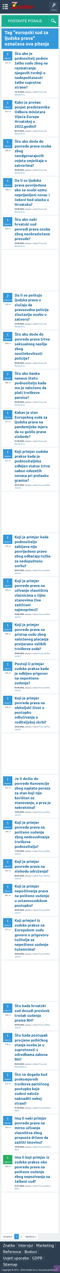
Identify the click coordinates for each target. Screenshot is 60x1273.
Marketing (45, 1245)
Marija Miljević (20, 1067)
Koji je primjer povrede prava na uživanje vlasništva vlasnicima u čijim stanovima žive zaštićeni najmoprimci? (31, 595)
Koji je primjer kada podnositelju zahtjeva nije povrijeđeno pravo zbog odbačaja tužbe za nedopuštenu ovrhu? (33, 551)
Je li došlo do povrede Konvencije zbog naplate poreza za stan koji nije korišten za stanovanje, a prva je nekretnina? (33, 793)
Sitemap (10, 1264)
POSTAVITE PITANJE (25, 21)
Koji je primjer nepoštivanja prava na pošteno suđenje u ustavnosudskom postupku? (32, 896)
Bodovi (30, 1252)
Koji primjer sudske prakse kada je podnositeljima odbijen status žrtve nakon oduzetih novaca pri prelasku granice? (32, 466)
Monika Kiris (20, 95)
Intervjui (25, 1245)
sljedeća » (30, 1236)
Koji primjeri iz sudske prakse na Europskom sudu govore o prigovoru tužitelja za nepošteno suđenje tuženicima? (31, 935)
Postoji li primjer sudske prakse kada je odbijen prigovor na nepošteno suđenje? (32, 673)
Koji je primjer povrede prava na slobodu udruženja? (31, 866)
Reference (12, 1252)
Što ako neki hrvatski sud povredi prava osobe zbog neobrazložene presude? (32, 229)
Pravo (41, 92)
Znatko (9, 1245)
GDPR (37, 1258)
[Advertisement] (30, 270)
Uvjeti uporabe (16, 1258)
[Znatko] (21, 5)
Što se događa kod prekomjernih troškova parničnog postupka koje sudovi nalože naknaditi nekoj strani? (32, 1089)
